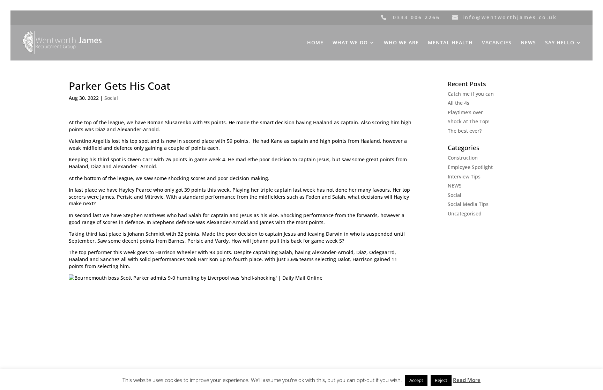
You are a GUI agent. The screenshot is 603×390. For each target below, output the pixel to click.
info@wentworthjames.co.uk (509, 17)
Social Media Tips (468, 204)
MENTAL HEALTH (450, 43)
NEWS (528, 43)
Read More (467, 379)
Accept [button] (416, 380)
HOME (315, 43)
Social (111, 98)
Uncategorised (465, 213)
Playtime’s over (465, 112)
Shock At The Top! (469, 121)
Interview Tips (464, 176)
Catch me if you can (471, 93)
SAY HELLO (559, 43)
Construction (463, 157)
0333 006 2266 (416, 17)
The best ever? (465, 130)
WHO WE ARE (401, 43)
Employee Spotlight (470, 167)
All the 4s (458, 103)
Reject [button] (441, 380)
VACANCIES (497, 43)
